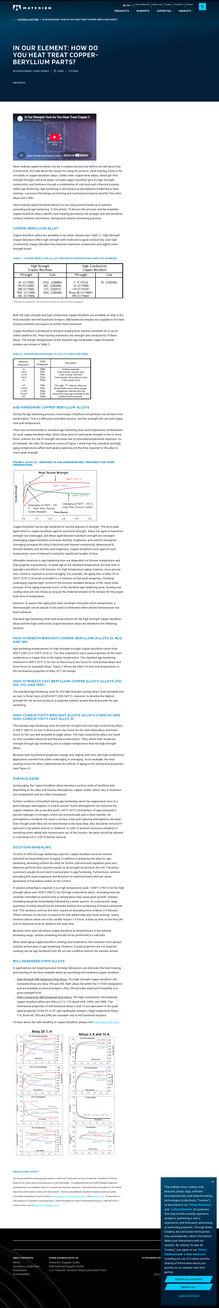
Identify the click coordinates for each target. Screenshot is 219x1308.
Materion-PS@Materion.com (46, 1205)
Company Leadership (26, 1266)
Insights (185, 11)
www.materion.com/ (106, 1022)
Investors (178, 4)
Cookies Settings (188, 1295)
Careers (168, 4)
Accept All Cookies (188, 1279)
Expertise (164, 11)
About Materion (142, 4)
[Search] (202, 6)
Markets (143, 11)
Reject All (188, 1287)
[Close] (213, 1181)
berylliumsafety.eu (78, 1196)
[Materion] (32, 7)
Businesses (20, 1270)
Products (122, 11)
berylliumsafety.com (60, 1196)
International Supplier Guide (66, 1266)
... (13, 19)
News (16, 1262)
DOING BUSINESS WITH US (63, 1257)
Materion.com (97, 1196)
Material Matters (28, 19)
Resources (157, 4)
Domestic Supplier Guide (64, 1262)
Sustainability (21, 1274)
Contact (189, 4)
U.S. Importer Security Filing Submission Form (77, 1270)
